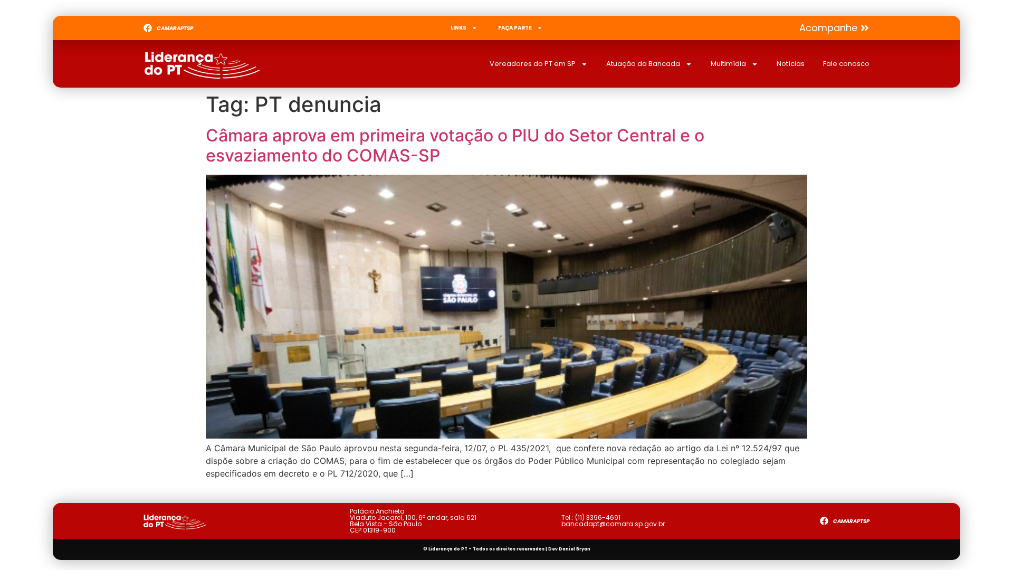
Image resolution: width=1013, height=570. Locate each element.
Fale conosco (846, 64)
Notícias (791, 64)
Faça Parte (515, 28)
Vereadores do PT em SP (533, 64)
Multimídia (728, 64)
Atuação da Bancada (643, 64)
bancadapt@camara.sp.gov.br (613, 523)
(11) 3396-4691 (597, 517)
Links (458, 28)
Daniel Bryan (574, 549)
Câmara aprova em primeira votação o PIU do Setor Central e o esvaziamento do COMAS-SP (455, 145)
